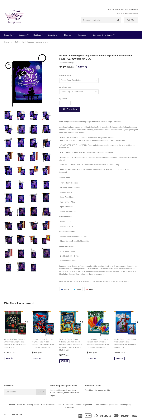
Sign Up (41, 392)
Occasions (53, 35)
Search (12, 405)
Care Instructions (48, 405)
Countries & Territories (103, 35)
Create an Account (131, 13)
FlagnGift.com (16, 415)
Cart (133, 20)
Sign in (119, 13)
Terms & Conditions (65, 405)
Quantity (63, 98)
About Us (21, 405)
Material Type (65, 75)
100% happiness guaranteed (106, 405)
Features (82, 35)
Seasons (23, 35)
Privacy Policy (33, 405)
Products (8, 35)
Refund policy (125, 405)
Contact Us (134, 9)
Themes (68, 35)
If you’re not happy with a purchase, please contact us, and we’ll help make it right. (64, 392)
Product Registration (84, 405)
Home (6, 42)
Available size (65, 87)
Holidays (37, 35)
